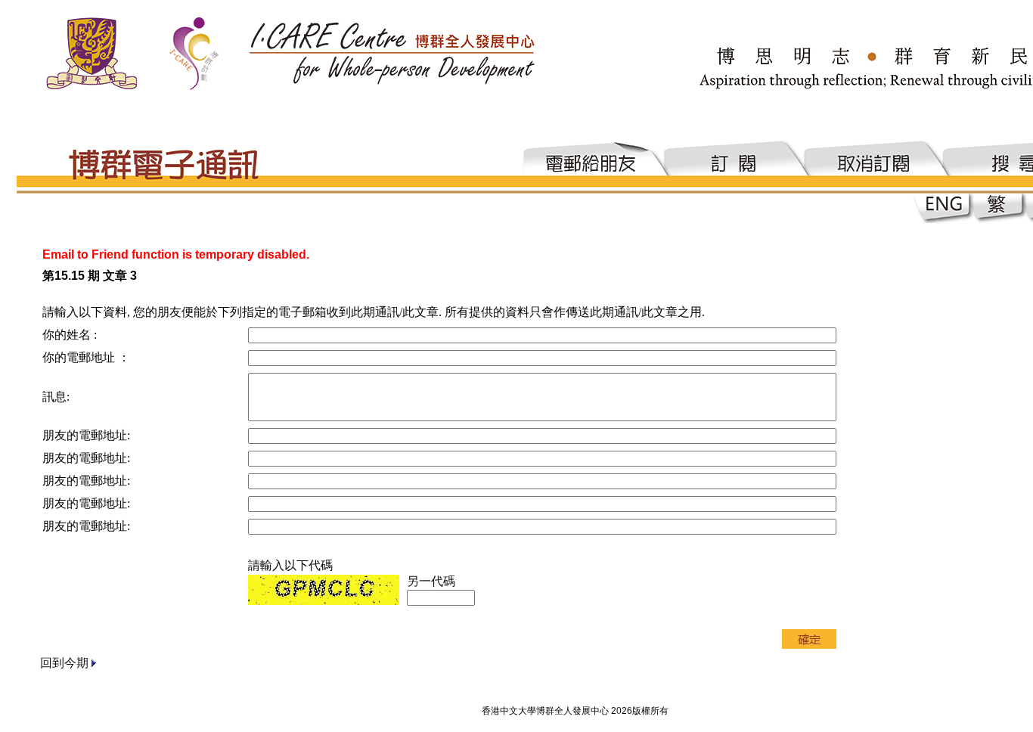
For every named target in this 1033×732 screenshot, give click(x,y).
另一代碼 (431, 581)
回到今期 (64, 662)
